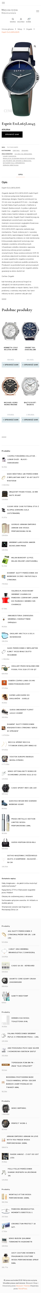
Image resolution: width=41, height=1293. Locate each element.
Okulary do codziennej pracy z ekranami (17, 896)
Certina (16, 150)
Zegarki (25, 150)
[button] (35, 46)
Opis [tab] (20, 174)
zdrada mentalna (11, 165)
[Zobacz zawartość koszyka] (28, 19)
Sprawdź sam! (12, 134)
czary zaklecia (9, 156)
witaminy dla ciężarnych (13, 163)
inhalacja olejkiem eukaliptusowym (19, 158)
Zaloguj (20, 21)
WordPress (22, 1289)
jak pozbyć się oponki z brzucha (17, 161)
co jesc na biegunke (23, 154)
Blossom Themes (23, 1286)
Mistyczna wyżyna (10, 10)
